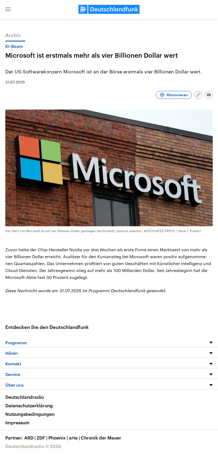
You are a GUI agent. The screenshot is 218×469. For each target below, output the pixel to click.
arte (74, 437)
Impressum (17, 422)
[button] (8, 9)
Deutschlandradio (24, 397)
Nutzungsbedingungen (29, 414)
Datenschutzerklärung (29, 405)
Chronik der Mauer (101, 437)
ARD (30, 437)
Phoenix (58, 437)
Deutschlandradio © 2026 (33, 446)
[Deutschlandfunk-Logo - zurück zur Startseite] (109, 9)
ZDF (42, 437)
